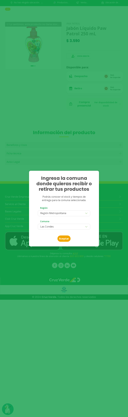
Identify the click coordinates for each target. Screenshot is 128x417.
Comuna (44, 221)
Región (44, 207)
